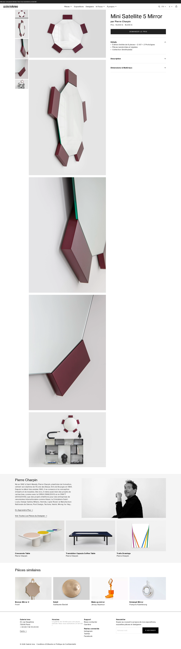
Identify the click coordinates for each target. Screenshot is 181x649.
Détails (114, 42)
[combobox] (171, 6)
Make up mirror (98, 602)
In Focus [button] (99, 7)
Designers (90, 7)
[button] (164, 6)
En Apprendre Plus (23, 510)
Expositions (79, 7)
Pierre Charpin (123, 21)
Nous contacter (90, 622)
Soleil (55, 602)
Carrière (87, 624)
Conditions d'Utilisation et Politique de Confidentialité (56, 644)
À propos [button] (110, 7)
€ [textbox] (169, 7)
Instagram (88, 631)
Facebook (88, 636)
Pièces (67, 7)
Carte (22, 631)
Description (116, 59)
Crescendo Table (22, 553)
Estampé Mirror (136, 602)
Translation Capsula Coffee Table (80, 553)
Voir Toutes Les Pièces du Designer (30, 516)
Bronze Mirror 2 (22, 602)
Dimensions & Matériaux (121, 68)
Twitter (87, 634)
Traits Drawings (124, 553)
